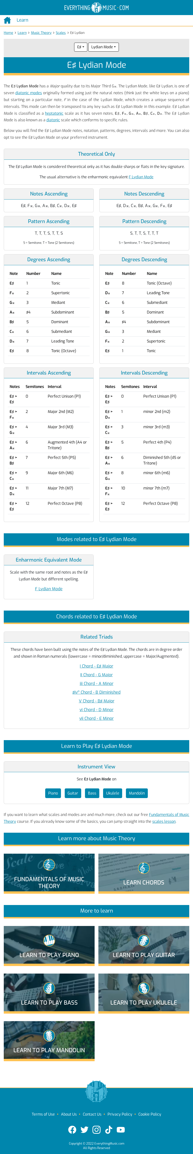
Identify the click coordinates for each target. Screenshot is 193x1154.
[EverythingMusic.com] (96, 7)
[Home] (8, 20)
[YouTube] (121, 1130)
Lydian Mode (102, 47)
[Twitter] (84, 1130)
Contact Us (92, 1114)
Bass (92, 793)
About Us (69, 1114)
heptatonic (54, 113)
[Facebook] (72, 1130)
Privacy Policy (120, 1114)
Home (8, 33)
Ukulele (112, 793)
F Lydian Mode (141, 177)
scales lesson (164, 821)
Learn (22, 33)
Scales (61, 33)
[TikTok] (109, 1130)
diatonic (53, 120)
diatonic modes (28, 92)
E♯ (79, 47)
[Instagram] (96, 1130)
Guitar (73, 793)
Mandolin (137, 793)
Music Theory (41, 33)
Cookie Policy (149, 1114)
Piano (53, 793)
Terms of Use (43, 1114)
